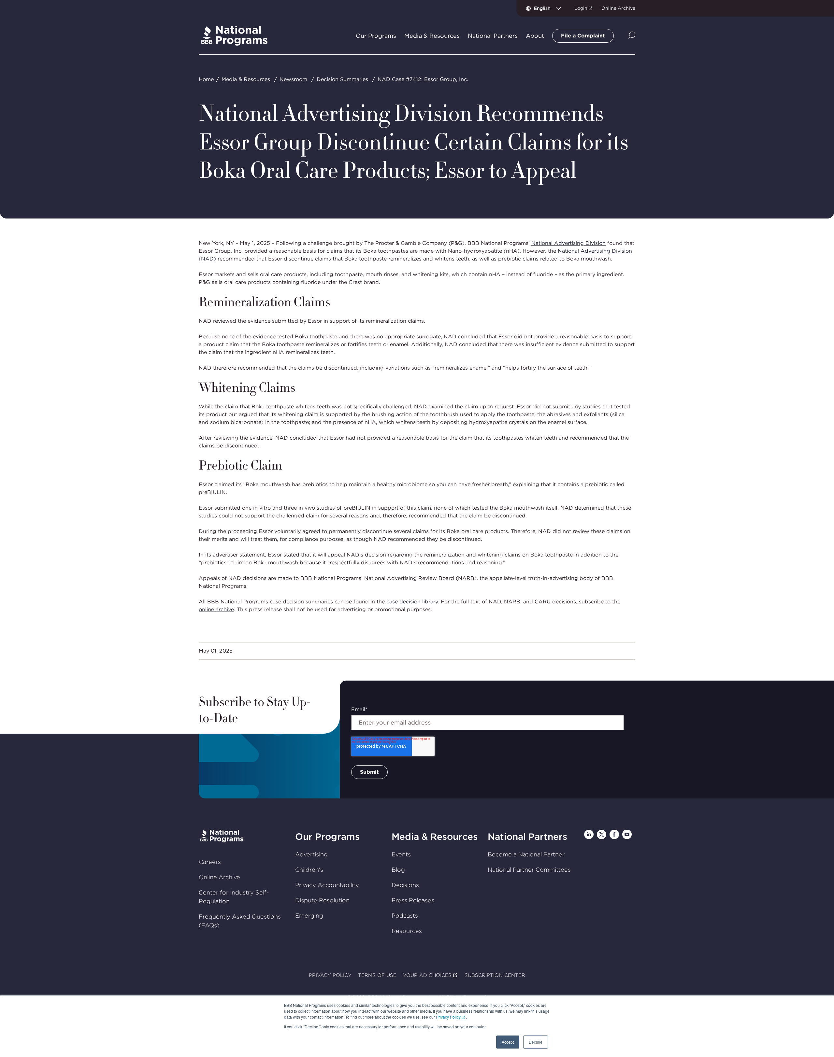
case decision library (412, 602)
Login (580, 8)
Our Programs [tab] (376, 36)
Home (206, 79)
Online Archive (618, 8)
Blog (398, 869)
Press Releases (413, 900)
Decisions (405, 884)
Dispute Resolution (322, 900)
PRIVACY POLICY (330, 975)
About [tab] (535, 36)
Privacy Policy (448, 1017)
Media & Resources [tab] (432, 36)
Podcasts (405, 915)
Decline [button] (535, 1042)
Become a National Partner (526, 854)
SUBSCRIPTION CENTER (495, 975)
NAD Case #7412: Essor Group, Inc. (423, 79)
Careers (210, 861)
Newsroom (293, 79)
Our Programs (327, 836)
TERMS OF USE (377, 975)
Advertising (311, 854)
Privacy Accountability (327, 884)
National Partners (527, 836)
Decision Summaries (342, 79)
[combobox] (550, 8)
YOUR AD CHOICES (427, 975)
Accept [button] (508, 1042)
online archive (216, 609)
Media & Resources (246, 79)
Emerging (309, 915)
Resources (407, 930)
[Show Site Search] (632, 36)
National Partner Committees (529, 869)
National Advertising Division (568, 243)
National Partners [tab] (493, 36)
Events (401, 854)
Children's (309, 869)
